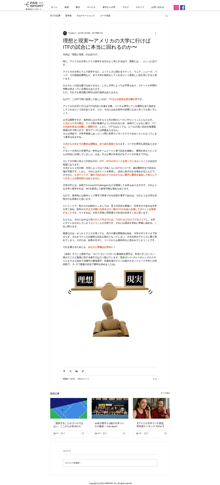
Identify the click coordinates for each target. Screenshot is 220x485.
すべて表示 (165, 393)
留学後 (68, 16)
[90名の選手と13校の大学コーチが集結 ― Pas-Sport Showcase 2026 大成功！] (110, 408)
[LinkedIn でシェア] (76, 371)
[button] (166, 16)
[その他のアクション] (155, 33)
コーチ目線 (105, 16)
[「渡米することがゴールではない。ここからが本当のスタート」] (68, 408)
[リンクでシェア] (83, 371)
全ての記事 (55, 16)
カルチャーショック (86, 16)
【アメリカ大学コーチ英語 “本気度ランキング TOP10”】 (150, 425)
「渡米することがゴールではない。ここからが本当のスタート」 (68, 425)
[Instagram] (176, 7)
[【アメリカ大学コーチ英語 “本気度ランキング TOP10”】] (151, 408)
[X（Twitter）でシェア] (70, 371)
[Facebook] (182, 7)
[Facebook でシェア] (64, 371)
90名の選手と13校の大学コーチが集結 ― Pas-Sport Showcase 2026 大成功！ (109, 425)
